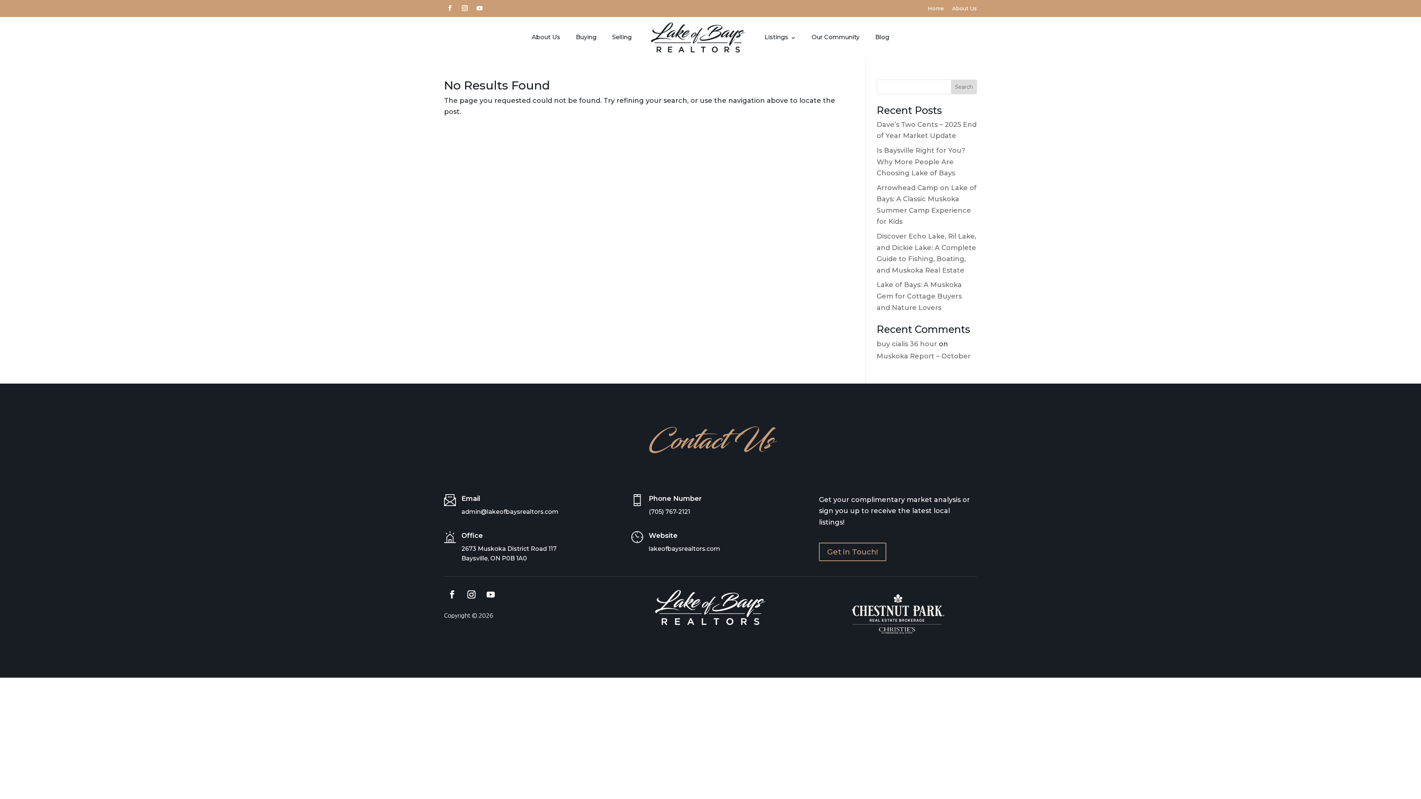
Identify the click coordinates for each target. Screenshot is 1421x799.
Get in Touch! (852, 551)
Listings (776, 37)
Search (964, 87)
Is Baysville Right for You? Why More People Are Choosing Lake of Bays (921, 161)
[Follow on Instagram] (465, 7)
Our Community (836, 37)
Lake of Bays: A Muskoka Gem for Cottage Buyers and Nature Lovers (919, 296)
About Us (964, 9)
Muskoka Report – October (924, 356)
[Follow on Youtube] (480, 7)
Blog (882, 37)
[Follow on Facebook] (450, 7)
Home (936, 9)
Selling (622, 37)
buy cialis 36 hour (907, 344)
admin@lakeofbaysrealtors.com (509, 511)
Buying (586, 37)
